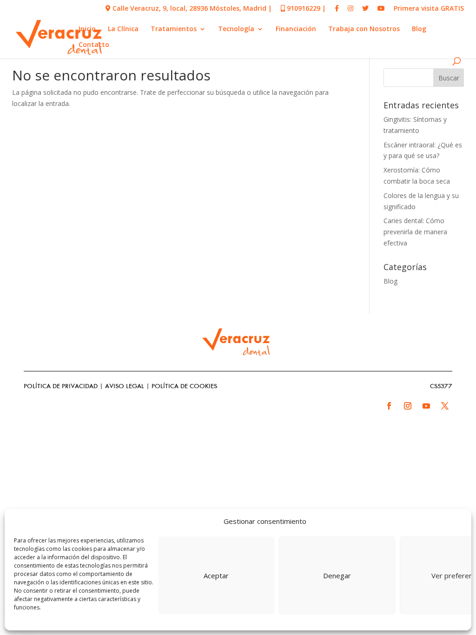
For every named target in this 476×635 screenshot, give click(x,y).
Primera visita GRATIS (429, 9)
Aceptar (216, 575)
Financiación (296, 29)
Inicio (87, 29)
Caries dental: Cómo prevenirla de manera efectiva (415, 231)
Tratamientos (174, 29)
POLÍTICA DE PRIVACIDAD (61, 386)
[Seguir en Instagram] (407, 405)
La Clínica (123, 29)
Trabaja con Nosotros (364, 29)
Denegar (337, 575)
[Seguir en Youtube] (426, 405)
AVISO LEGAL (124, 386)
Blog (419, 29)
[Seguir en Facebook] (389, 405)
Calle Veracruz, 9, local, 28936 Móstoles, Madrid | (191, 9)
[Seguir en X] (444, 405)
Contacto (94, 45)
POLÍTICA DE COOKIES (184, 386)
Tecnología (236, 29)
